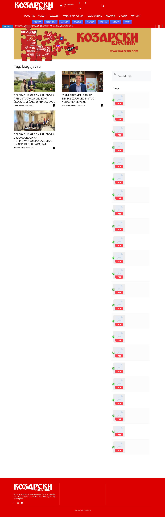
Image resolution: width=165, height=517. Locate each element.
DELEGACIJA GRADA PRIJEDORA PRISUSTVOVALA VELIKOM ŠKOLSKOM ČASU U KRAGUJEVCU (34, 98)
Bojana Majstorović (69, 105)
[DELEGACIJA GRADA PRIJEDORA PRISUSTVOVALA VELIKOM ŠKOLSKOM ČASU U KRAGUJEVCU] (34, 81)
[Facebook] (79, 3)
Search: (121, 76)
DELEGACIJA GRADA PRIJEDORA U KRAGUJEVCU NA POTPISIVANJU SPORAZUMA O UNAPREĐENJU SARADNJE (34, 139)
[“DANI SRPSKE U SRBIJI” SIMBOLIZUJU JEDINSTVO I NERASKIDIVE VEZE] (82, 81)
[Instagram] (85, 3)
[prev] (157, 26)
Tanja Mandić (19, 105)
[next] (161, 26)
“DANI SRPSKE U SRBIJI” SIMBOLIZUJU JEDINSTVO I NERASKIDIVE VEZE (79, 98)
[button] (103, 6)
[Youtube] (79, 8)
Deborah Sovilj (19, 148)
